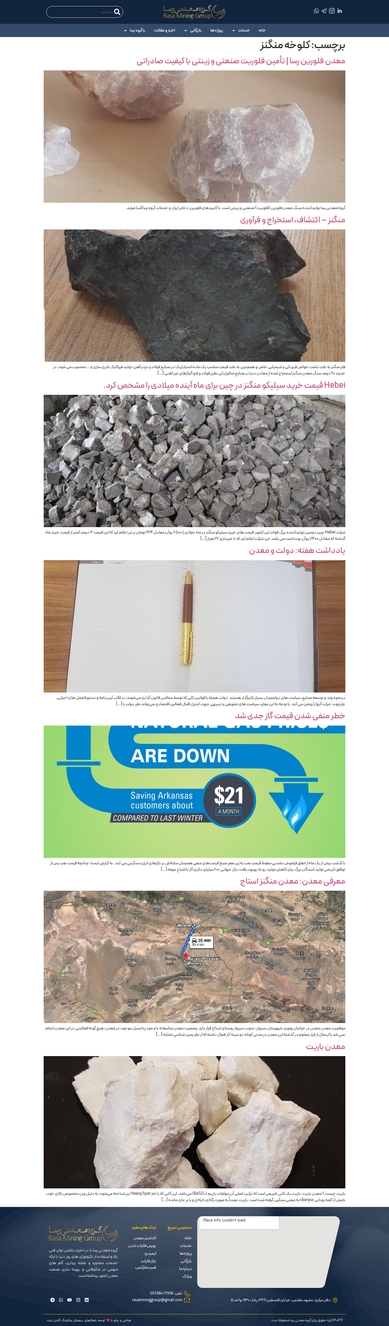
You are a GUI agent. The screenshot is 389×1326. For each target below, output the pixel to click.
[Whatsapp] (61, 1300)
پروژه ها (216, 31)
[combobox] (84, 12)
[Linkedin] (86, 1300)
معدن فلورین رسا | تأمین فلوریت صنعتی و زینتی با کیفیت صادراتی (241, 61)
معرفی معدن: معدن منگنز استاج (292, 881)
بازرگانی (196, 31)
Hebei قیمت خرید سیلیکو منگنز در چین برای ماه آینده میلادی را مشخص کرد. (224, 385)
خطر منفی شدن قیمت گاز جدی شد (290, 716)
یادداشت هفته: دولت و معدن (297, 550)
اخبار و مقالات (164, 31)
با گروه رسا (137, 31)
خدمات (244, 31)
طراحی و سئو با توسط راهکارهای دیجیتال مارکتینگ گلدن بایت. (88, 1320)
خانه (262, 31)
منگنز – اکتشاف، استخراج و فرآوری (292, 220)
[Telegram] (52, 1300)
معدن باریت (325, 1046)
